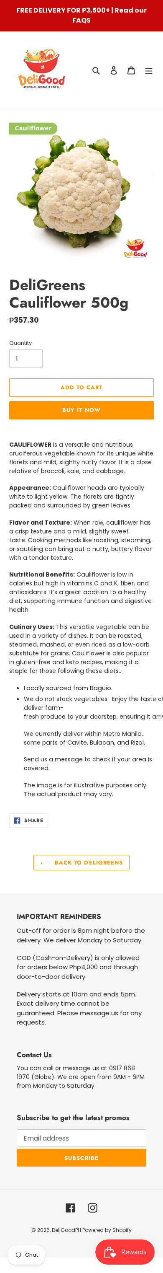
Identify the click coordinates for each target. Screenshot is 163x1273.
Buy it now (81, 410)
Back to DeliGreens (88, 863)
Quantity (20, 343)
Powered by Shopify (107, 1230)
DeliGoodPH (67, 1230)
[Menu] (149, 70)
